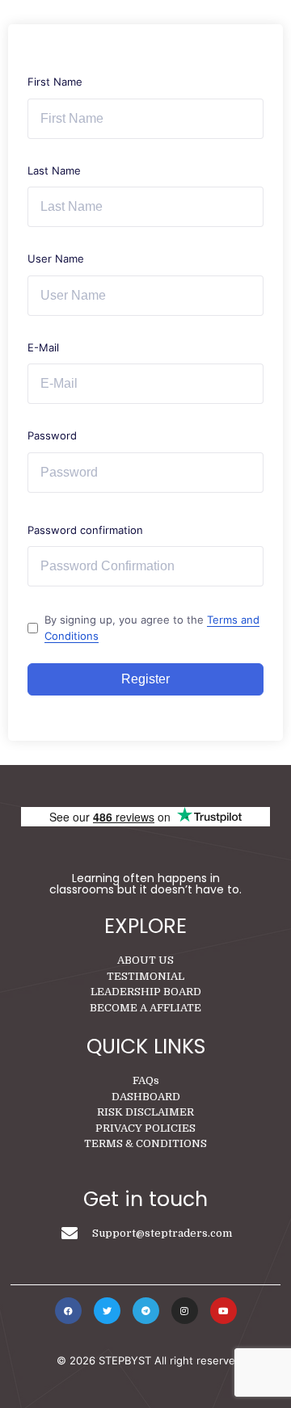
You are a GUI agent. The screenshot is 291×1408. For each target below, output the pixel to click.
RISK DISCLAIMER (145, 1112)
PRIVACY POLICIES (145, 1128)
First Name (54, 81)
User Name (55, 258)
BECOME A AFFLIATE (145, 1008)
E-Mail (43, 347)
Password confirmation (85, 529)
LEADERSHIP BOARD (146, 992)
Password (52, 435)
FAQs (146, 1080)
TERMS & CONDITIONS (145, 1143)
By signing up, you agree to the (151, 627)
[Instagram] (184, 1310)
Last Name (54, 170)
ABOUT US (145, 960)
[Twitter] (107, 1310)
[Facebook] (68, 1310)
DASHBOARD (146, 1097)
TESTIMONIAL (145, 976)
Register (145, 679)
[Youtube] (223, 1310)
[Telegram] (146, 1310)
